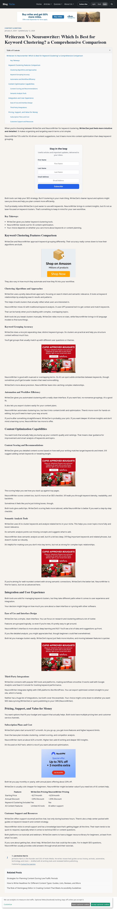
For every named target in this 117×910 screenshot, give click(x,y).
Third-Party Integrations (18, 107)
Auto (104, 4)
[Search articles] (111, 4)
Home (39, 4)
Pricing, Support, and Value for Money (23, 112)
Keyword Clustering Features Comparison (24, 65)
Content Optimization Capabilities (21, 84)
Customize (8, 904)
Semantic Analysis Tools (18, 93)
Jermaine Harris (21, 856)
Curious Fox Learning (28, 864)
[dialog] (57, 902)
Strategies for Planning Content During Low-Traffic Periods (32, 878)
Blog (9, 4)
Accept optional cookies (100, 904)
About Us (68, 4)
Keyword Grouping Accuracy (20, 75)
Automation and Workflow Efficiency (22, 79)
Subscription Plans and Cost (19, 117)
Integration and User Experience (20, 98)
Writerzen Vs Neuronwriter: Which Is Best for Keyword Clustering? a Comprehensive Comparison (45, 56)
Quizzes (57, 4)
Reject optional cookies (80, 904)
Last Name (42, 168)
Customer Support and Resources (21, 122)
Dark (99, 4)
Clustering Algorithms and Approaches (23, 70)
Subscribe (83, 4)
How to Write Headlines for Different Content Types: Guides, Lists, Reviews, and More (44, 883)
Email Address (43, 177)
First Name (42, 160)
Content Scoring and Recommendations (24, 89)
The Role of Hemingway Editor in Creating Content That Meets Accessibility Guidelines (44, 888)
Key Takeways (15, 60)
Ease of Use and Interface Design (21, 103)
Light (94, 4)
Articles (47, 4)
